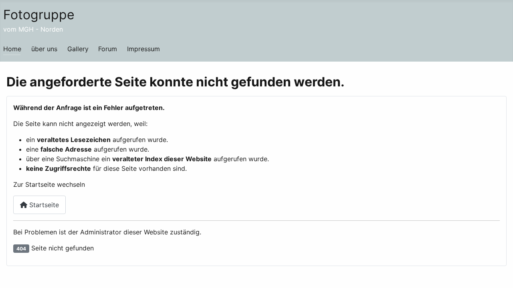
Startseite (43, 205)
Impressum (143, 49)
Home (12, 49)
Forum (107, 49)
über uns (44, 49)
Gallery (78, 49)
